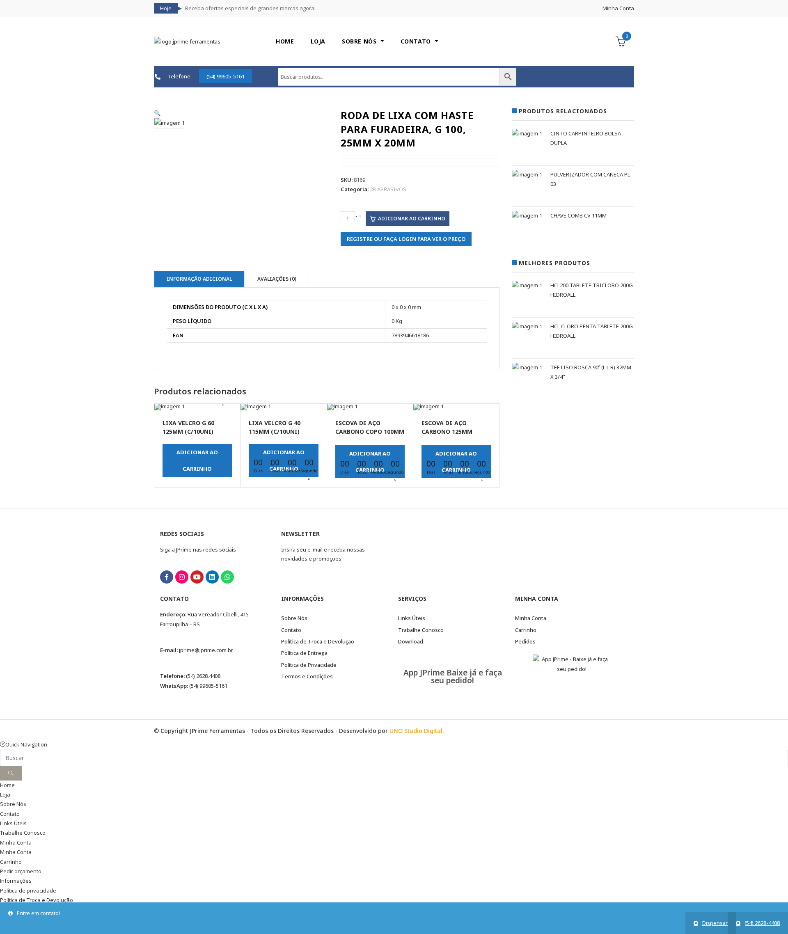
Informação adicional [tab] (199, 278)
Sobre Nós (13, 804)
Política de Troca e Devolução (36, 900)
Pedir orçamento (20, 871)
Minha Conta (618, 8)
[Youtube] (197, 577)
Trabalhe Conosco (23, 832)
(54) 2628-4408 (762, 923)
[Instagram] (181, 577)
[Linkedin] (212, 577)
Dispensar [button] (715, 923)
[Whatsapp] (227, 577)
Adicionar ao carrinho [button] (197, 460)
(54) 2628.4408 (203, 676)
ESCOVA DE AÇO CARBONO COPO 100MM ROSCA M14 (369, 428)
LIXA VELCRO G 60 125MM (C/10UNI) (188, 427)
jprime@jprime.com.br (206, 650)
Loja (5, 794)
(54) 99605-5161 (208, 685)
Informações (16, 880)
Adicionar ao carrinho (411, 218)
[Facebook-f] (166, 577)
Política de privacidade (28, 890)
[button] (157, 113)
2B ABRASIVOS (388, 189)
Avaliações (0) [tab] (276, 278)
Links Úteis (13, 823)
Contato (10, 813)
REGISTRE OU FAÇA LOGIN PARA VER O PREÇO (406, 239)
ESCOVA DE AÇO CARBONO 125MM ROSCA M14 (446, 428)
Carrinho (11, 861)
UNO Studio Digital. (416, 731)
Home (7, 785)
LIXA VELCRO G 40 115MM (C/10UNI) (274, 427)
